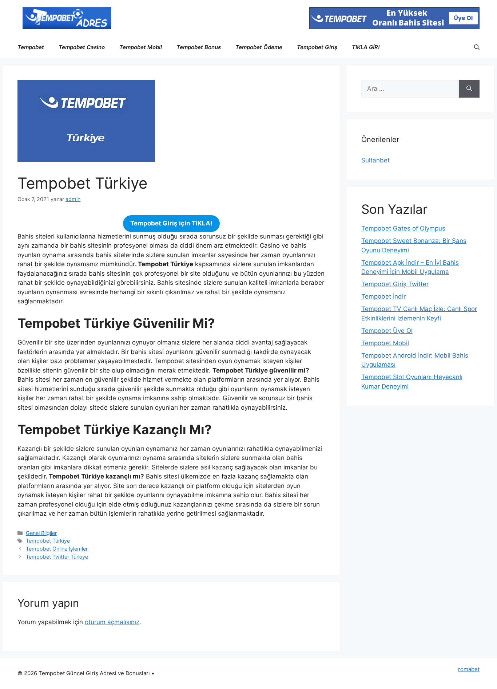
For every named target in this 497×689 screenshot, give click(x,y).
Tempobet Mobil (140, 47)
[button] (477, 47)
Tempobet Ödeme (258, 47)
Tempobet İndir (383, 296)
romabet (469, 669)
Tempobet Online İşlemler (57, 549)
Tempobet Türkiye (48, 541)
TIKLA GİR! (366, 47)
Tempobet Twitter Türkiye (57, 557)
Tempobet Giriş (317, 47)
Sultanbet (375, 160)
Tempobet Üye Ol (387, 330)
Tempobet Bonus (198, 47)
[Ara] (469, 89)
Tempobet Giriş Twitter (395, 284)
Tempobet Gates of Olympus (403, 228)
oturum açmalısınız (112, 622)
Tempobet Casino (82, 47)
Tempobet (30, 47)
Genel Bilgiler (41, 533)
